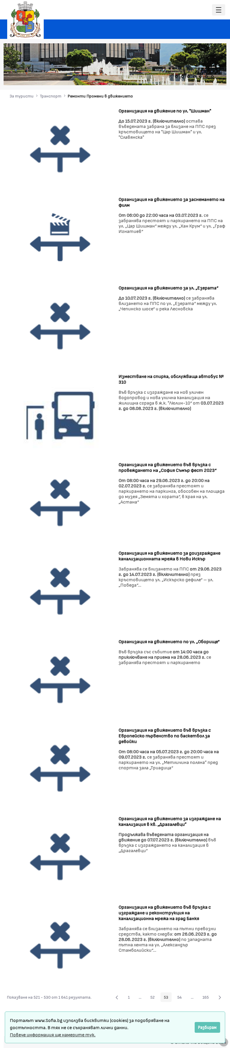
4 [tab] (194, 76)
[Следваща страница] (219, 997)
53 (168, 998)
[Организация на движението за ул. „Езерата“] (60, 325)
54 (181, 998)
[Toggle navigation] (218, 10)
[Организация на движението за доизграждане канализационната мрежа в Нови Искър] (60, 591)
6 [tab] (206, 76)
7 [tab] (212, 76)
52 (154, 998)
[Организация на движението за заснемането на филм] (60, 237)
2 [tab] (182, 76)
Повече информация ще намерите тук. (53, 1034)
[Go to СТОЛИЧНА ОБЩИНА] (25, 19)
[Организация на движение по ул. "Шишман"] (60, 148)
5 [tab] (200, 76)
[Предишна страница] (116, 997)
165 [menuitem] (207, 998)
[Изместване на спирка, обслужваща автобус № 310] (60, 414)
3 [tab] (188, 76)
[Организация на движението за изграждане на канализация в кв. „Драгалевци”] (60, 856)
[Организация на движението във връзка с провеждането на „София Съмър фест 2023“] (60, 502)
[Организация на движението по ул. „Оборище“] (60, 679)
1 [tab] (176, 76)
